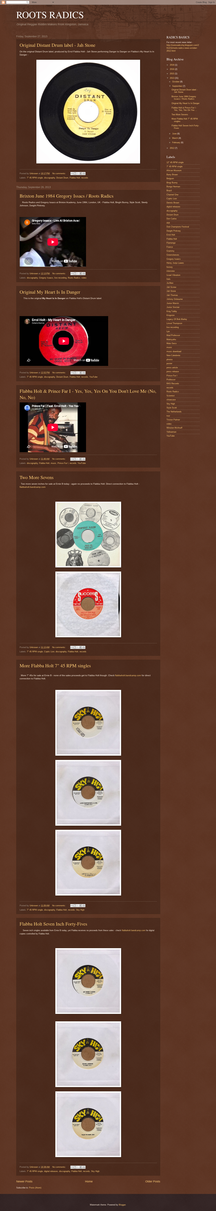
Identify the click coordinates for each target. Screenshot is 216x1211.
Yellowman (171, 432)
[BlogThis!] (75, 173)
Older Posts (152, 1181)
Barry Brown (172, 174)
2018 (172, 65)
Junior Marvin (173, 303)
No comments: (59, 173)
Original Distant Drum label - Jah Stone (57, 45)
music (53, 463)
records (84, 178)
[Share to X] (78, 173)
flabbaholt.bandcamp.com (33, 487)
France (170, 247)
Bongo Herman (173, 186)
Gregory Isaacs (46, 278)
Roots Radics (74, 278)
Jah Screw (171, 287)
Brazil (169, 190)
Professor (171, 379)
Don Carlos (172, 218)
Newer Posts (24, 1181)
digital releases (51, 1171)
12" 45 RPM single (175, 162)
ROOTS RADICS (50, 14)
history (170, 267)
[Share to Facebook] (81, 173)
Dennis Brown (173, 203)
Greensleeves (173, 255)
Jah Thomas (172, 295)
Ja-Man (170, 283)
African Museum (174, 170)
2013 (172, 78)
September (177, 86)
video (83, 278)
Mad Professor (173, 335)
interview (171, 271)
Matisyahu (171, 339)
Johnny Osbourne (175, 299)
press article (172, 367)
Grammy (170, 251)
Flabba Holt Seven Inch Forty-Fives (53, 923)
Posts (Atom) (35, 1188)
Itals (168, 279)
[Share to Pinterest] (84, 173)
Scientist (171, 395)
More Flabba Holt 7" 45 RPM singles (55, 665)
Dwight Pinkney (174, 231)
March (175, 138)
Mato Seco (171, 343)
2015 (172, 73)
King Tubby (172, 311)
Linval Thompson (174, 323)
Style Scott (172, 408)
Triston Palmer (173, 420)
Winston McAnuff (174, 428)
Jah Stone (171, 291)
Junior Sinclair (173, 307)
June (174, 133)
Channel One (172, 194)
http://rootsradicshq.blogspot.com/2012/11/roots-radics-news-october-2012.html (183, 48)
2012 (172, 148)
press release (173, 371)
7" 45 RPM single (35, 178)
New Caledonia (173, 355)
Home (89, 1181)
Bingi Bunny (172, 182)
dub (168, 223)
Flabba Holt (75, 178)
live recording (60, 278)
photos (170, 359)
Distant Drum (62, 178)
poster (169, 363)
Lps (168, 331)
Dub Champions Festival (178, 227)
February (176, 142)
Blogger (122, 1205)
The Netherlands (174, 411)
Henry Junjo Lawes (175, 263)
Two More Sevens (37, 477)
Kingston (171, 315)
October (176, 81)
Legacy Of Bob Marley (177, 319)
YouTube (93, 377)
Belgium (170, 178)
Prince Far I (63, 463)
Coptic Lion (49, 651)
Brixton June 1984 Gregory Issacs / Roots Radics (67, 196)
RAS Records (173, 383)
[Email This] (72, 173)
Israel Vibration (173, 275)
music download (174, 351)
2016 (172, 69)
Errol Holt (171, 235)
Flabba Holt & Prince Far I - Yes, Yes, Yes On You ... (184, 109)
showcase (171, 399)
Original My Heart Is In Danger (50, 292)
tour (168, 416)
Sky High (80, 910)
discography (49, 178)
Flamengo (171, 243)
